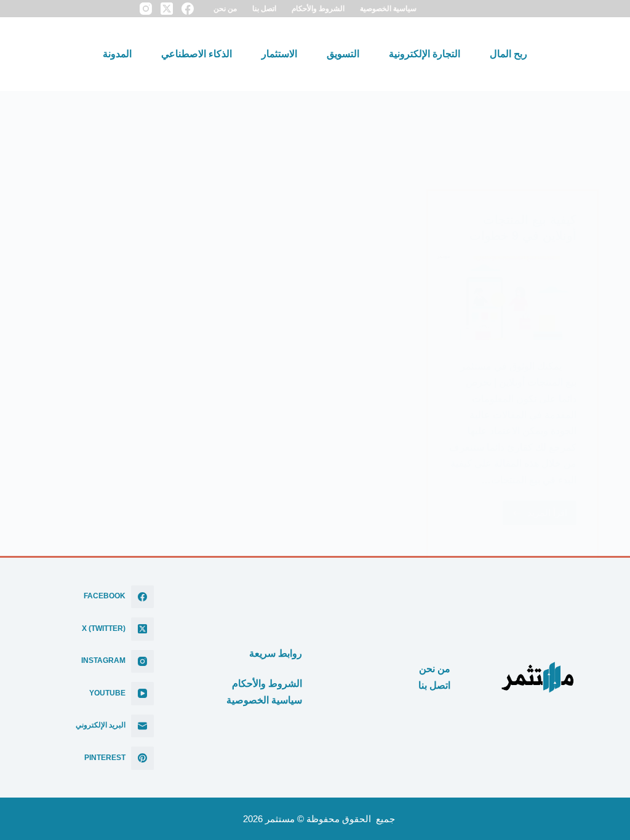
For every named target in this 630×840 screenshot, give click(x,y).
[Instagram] (146, 8)
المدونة (117, 54)
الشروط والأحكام (318, 8)
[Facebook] (187, 8)
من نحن (225, 8)
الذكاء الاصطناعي (196, 54)
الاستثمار (279, 54)
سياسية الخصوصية (388, 8)
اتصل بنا (264, 8)
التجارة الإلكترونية (424, 54)
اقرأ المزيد (536, 516)
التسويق (343, 54)
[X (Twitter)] (167, 8)
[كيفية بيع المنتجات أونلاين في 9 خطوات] (512, 298)
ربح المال (508, 54)
